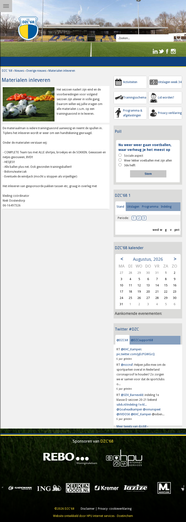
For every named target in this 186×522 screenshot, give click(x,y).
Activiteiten (130, 82)
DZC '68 (7, 70)
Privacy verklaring (170, 113)
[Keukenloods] (45, 487)
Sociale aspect (133, 155)
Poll (118, 131)
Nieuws (19, 70)
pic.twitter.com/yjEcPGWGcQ (135, 354)
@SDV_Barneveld (132, 395)
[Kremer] (74, 487)
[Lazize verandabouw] (103, 487)
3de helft (129, 165)
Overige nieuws (36, 70)
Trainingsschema (134, 97)
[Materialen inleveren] (28, 104)
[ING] (16, 487)
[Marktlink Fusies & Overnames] (132, 487)
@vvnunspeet (152, 409)
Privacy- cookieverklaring (115, 508)
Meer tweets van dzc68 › (132, 426)
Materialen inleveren (61, 70)
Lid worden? (166, 97)
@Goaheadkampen (129, 409)
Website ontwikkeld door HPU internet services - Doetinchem (93, 516)
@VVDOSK (123, 414)
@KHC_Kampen (131, 349)
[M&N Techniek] (160, 487)
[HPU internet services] (124, 458)
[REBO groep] (70, 458)
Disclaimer (88, 508)
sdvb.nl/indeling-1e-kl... (131, 404)
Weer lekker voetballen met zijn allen (148, 160)
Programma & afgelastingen (132, 113)
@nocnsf (127, 365)
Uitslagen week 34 (170, 82)
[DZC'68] (28, 28)
